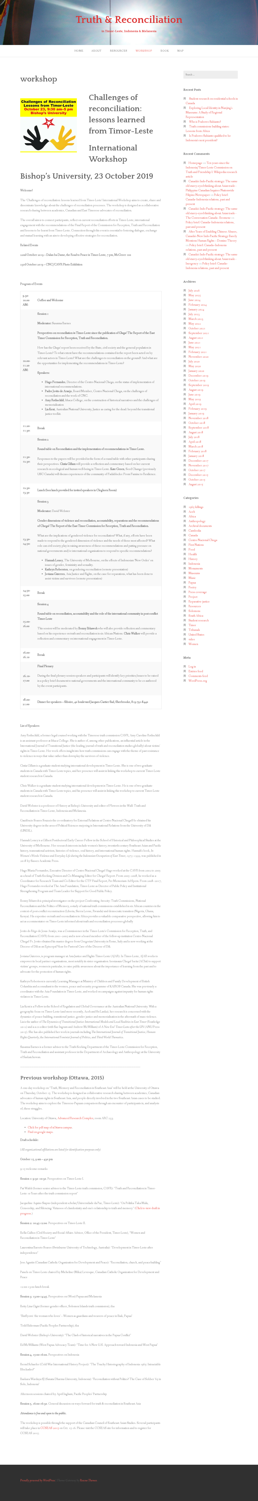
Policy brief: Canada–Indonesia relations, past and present (208, 199)
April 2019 (194, 404)
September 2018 (198, 428)
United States (196, 635)
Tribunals (194, 630)
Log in (192, 667)
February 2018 (197, 451)
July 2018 (194, 437)
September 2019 (198, 385)
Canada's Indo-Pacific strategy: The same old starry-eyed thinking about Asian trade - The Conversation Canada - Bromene (211, 213)
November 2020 (198, 357)
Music (192, 578)
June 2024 (194, 300)
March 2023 (195, 319)
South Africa (195, 616)
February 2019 (197, 409)
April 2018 (194, 442)
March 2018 (195, 447)
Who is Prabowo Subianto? (205, 122)
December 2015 (198, 475)
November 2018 (198, 418)
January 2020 (196, 371)
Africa (192, 517)
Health (192, 554)
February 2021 (197, 352)
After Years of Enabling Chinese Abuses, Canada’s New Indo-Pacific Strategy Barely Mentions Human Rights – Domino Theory (211, 236)
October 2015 (196, 480)
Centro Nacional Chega (202, 540)
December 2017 (198, 461)
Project (192, 597)
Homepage (195, 163)
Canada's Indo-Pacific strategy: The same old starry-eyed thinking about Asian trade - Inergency (211, 259)
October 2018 (196, 423)
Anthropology (196, 521)
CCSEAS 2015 (49, 1428)
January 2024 (196, 310)
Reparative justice (199, 602)
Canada (193, 535)
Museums (194, 573)
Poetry (192, 587)
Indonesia (194, 564)
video (191, 639)
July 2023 (194, 314)
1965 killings (195, 507)
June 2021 (194, 343)
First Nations (196, 545)
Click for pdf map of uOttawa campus (50, 1128)
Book (165, 51)
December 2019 (198, 376)
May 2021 (194, 347)
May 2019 (194, 399)
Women (193, 644)
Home (78, 51)
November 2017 (198, 466)
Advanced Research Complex (75, 1118)
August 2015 (195, 484)
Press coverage (197, 592)
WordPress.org (197, 681)
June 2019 (194, 395)
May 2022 (194, 324)
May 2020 (194, 366)
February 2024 (197, 305)
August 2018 (195, 432)
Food (191, 550)
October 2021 (196, 328)
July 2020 (194, 362)
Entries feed (195, 671)
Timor (192, 625)
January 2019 (196, 414)
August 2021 (195, 338)
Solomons (194, 611)
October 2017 (196, 470)
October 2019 (196, 380)
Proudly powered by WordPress (37, 1480)
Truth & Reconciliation (129, 20)
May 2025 (194, 295)
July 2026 (194, 291)
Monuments (195, 569)
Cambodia (194, 531)
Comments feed (198, 676)
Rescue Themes (88, 1480)
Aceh (191, 512)
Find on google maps (40, 1132)
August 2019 (195, 390)
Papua (192, 583)
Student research (198, 621)
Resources (118, 51)
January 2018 (196, 456)
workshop (144, 51)
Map (180, 51)
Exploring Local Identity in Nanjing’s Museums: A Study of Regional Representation (209, 112)
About (96, 51)
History (193, 559)
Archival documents (200, 526)
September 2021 (198, 333)
